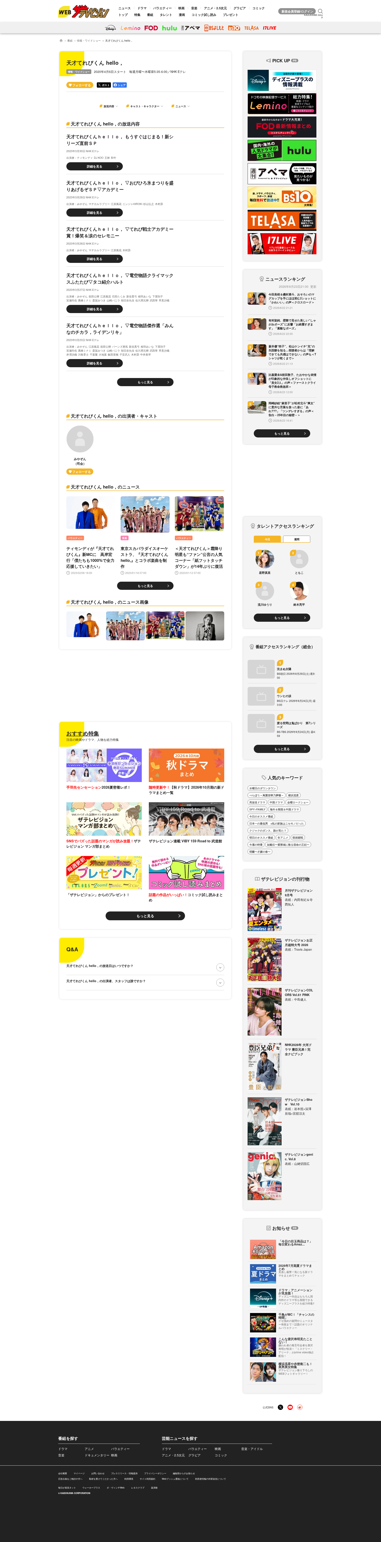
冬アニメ (283, 837)
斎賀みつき (99, 300)
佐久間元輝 (142, 300)
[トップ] (61, 40)
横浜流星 (293, 795)
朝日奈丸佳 (127, 300)
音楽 (194, 7)
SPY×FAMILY (257, 809)
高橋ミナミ (84, 300)
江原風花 (116, 204)
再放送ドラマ (257, 802)
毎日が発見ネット (67, 1488)
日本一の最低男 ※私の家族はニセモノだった (276, 823)
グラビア (239, 7)
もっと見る (145, 382)
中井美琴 (145, 354)
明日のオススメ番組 (261, 837)
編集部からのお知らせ (184, 1473)
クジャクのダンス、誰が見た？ (267, 830)
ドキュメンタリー (97, 1455)
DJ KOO (98, 157)
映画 (181, 7)
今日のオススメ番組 (261, 816)
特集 (137, 14)
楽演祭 (154, 1488)
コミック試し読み (204, 14)
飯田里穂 (113, 354)
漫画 (182, 14)
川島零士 (83, 354)
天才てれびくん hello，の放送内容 (105, 123)
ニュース (124, 7)
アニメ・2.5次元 (215, 7)
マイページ (79, 1473)
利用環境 (128, 1479)
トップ (123, 14)
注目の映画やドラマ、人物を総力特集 (92, 739)
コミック (258, 7)
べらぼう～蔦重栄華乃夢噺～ (266, 795)
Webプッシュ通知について (175, 1479)
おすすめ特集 (82, 733)
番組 (150, 14)
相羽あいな (144, 296)
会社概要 (62, 1473)
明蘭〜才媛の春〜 (260, 851)
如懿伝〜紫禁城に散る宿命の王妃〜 (288, 844)
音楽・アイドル (252, 1448)
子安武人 (125, 354)
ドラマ (142, 7)
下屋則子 (157, 296)
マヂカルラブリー (99, 204)
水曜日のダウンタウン (262, 788)
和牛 (113, 157)
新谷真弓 (131, 296)
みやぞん (82, 204)
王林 (107, 157)
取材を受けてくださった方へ (103, 1479)
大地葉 (103, 354)
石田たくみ (118, 296)
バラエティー (162, 7)
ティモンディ (85, 157)
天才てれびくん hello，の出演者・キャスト (114, 416)
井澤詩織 (71, 354)
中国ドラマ (276, 802)
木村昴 (159, 204)
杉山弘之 (148, 204)
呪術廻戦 (298, 837)
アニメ (89, 1448)
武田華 (154, 300)
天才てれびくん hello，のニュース (105, 486)
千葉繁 (94, 354)
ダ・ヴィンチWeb (116, 1488)
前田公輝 (94, 296)
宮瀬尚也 (71, 300)
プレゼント (230, 14)
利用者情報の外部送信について (210, 1479)
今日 (267, 539)
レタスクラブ (137, 1488)
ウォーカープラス (91, 1488)
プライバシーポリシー (155, 1473)
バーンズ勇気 (120, 346)
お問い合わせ (98, 1473)
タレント (166, 14)
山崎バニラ (113, 300)
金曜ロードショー (297, 802)
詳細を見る (94, 166)
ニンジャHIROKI (132, 204)
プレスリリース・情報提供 (124, 1473)
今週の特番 (256, 844)
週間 (296, 539)
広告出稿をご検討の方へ (70, 1479)
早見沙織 (164, 300)
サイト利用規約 (147, 1479)
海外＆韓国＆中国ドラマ (284, 809)
